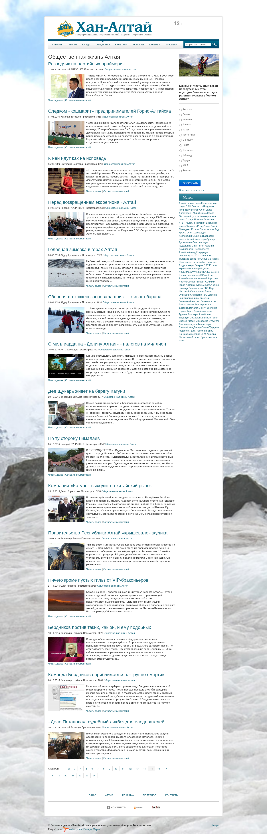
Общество (103, 44)
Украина (183, 268)
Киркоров (213, 278)
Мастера (171, 44)
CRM (204, 334)
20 (65, 775)
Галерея (154, 44)
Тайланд (187, 155)
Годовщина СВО (188, 245)
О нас (92, 795)
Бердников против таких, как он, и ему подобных (99, 627)
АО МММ (210, 281)
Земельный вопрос (190, 301)
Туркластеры (193, 203)
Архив (109, 795)
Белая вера (204, 324)
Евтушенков (192, 209)
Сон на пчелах (203, 255)
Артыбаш (202, 258)
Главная (56, 44)
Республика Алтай (207, 226)
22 (80, 775)
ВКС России (210, 265)
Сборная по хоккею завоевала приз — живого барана (104, 296)
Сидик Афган (207, 229)
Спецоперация (200, 242)
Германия (208, 219)
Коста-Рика (188, 134)
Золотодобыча (203, 304)
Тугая (199, 284)
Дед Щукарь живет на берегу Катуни (86, 390)
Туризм (72, 44)
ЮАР (185, 165)
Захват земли (187, 304)
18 (51, 775)
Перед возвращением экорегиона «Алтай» (93, 202)
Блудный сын (209, 262)
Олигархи (184, 294)
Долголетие (186, 242)
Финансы (208, 330)
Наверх (215, 825)
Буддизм (214, 320)
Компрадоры (186, 249)
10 (116, 768)
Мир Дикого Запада (203, 213)
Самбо (205, 327)
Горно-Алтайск (187, 284)
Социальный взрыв (200, 317)
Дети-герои (197, 330)
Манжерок (213, 258)
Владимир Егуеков (198, 268)
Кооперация (186, 235)
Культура (121, 44)
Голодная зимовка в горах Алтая (82, 249)
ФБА (204, 271)
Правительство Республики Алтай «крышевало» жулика (107, 532)
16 (158, 768)
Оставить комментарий (78, 100)
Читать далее (55, 100)
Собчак (191, 281)
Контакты (171, 795)
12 (130, 768)
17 (165, 768)
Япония (186, 170)
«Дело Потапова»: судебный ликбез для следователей (106, 721)
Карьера (211, 334)
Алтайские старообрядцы (201, 239)
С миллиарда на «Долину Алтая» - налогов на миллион (107, 343)
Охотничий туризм (189, 216)
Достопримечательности (193, 307)
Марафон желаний (197, 278)
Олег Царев (205, 209)
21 (73, 775)
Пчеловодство (201, 249)
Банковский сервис (190, 334)
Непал (185, 144)
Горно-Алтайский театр (199, 311)
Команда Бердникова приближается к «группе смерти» (106, 674)
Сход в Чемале (194, 219)
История (138, 44)
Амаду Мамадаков (198, 320)
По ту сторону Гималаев (74, 438)
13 (137, 768)
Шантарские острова (190, 262)
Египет (186, 114)
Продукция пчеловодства (193, 253)
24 (94, 775)
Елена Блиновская (189, 275)
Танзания (187, 150)
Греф (182, 209)
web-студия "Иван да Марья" (85, 829)
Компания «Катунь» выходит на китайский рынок (100, 485)
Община (197, 235)
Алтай (182, 203)
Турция (186, 160)
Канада (186, 124)
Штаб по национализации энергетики (198, 296)
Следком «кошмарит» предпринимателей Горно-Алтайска (109, 110)
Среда (86, 44)
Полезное (149, 795)
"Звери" (200, 281)
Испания (187, 119)
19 (58, 775)
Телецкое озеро (188, 258)
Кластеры (193, 314)
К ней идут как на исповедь (77, 158)
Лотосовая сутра (188, 324)
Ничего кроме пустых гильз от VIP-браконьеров (98, 579)
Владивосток (196, 288)
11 (123, 768)
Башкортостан (208, 301)
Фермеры (191, 226)
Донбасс (197, 206)
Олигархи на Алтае (200, 291)
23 (87, 775)
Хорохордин (186, 213)
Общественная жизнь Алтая (120, 69)
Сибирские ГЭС (199, 294)
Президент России (189, 229)
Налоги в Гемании (195, 222)
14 (144, 768)
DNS (206, 288)
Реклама (128, 795)
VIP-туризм (208, 206)
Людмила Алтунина (190, 271)
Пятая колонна (206, 245)
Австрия (187, 109)
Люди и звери (187, 265)
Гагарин (199, 265)
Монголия (187, 139)
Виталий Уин (186, 327)
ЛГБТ (182, 222)
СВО (189, 206)
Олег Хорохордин (196, 232)
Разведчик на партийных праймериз (86, 63)
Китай (185, 129)
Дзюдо (197, 327)
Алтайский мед (187, 252)
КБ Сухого (213, 271)
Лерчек (183, 281)
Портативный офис (190, 337)
